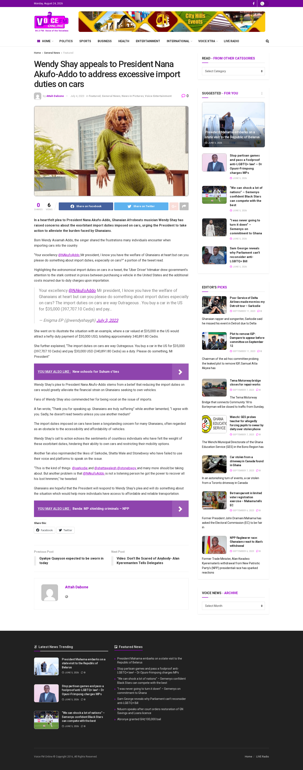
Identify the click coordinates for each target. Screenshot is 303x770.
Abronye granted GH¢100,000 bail (139, 719)
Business (105, 41)
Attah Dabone (55, 96)
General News (52, 52)
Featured (68, 52)
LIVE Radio (231, 41)
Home (46, 41)
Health (123, 41)
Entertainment (148, 41)
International (178, 41)
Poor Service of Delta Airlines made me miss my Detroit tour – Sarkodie (247, 302)
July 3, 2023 (107, 320)
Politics (66, 41)
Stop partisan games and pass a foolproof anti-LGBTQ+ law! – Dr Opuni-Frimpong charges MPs (246, 164)
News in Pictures (133, 96)
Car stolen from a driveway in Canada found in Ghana (246, 461)
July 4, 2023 (77, 96)
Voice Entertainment (158, 96)
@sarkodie (80, 468)
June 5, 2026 (214, 143)
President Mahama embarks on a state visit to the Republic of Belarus (84, 663)
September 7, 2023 (243, 390)
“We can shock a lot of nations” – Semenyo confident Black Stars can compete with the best (246, 196)
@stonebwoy (127, 468)
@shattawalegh (105, 468)
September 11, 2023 (243, 311)
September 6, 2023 (243, 510)
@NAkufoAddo (69, 255)
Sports (85, 41)
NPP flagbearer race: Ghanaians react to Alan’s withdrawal (246, 541)
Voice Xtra (206, 41)
